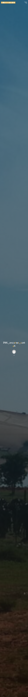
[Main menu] (25, 2)
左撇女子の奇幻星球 (8, 2)
